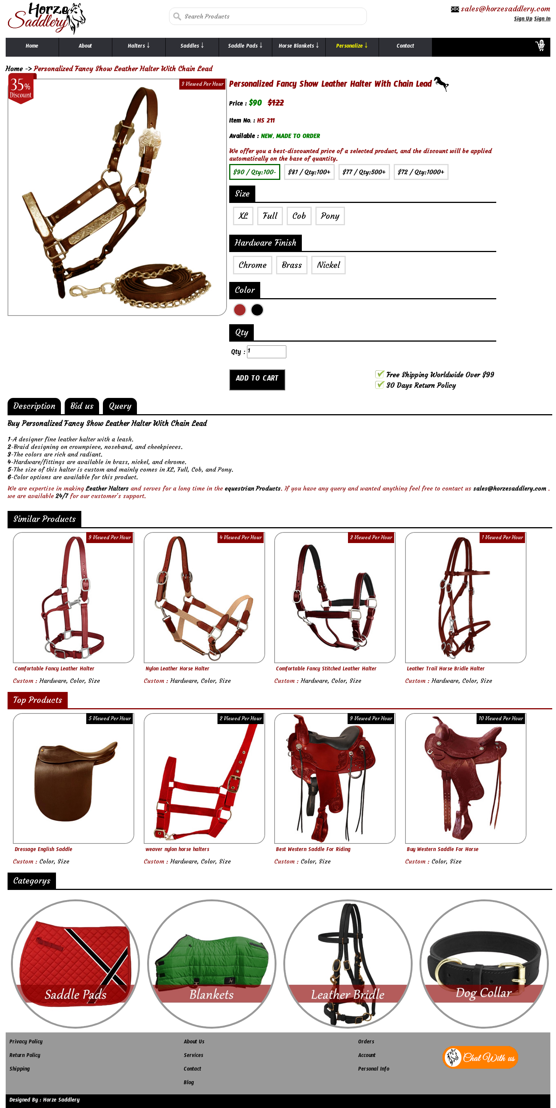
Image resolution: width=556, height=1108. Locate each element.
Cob (299, 216)
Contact (405, 47)
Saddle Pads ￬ (245, 47)
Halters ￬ (139, 47)
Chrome (253, 265)
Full (270, 216)
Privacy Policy (25, 1043)
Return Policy (24, 1057)
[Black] (257, 310)
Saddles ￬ (192, 47)
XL (243, 216)
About (85, 47)
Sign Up (523, 20)
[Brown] (240, 310)
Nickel (328, 265)
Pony (330, 216)
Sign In (542, 20)
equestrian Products (253, 488)
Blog (189, 1084)
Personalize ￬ (352, 47)
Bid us (81, 406)
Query (120, 406)
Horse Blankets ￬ (299, 47)
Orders (366, 1043)
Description (34, 406)
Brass (292, 265)
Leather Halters (107, 488)
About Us (194, 1043)
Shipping (19, 1070)
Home (32, 47)
